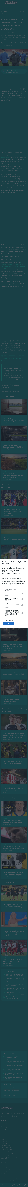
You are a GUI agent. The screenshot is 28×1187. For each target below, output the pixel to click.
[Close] (24, 562)
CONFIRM (9, 623)
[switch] (22, 593)
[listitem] (14, 590)
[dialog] (14, 593)
